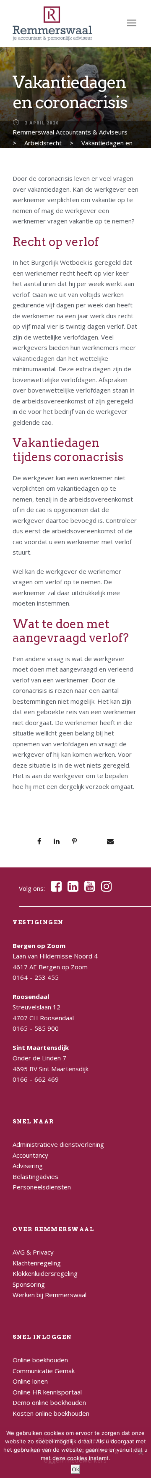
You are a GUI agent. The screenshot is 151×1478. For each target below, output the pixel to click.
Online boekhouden (40, 1360)
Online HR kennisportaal (47, 1392)
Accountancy (30, 1155)
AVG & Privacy (33, 1252)
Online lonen (30, 1381)
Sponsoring (29, 1284)
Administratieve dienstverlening (58, 1144)
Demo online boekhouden (49, 1402)
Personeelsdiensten (42, 1187)
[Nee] (140, 1452)
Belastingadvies (35, 1176)
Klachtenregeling (37, 1263)
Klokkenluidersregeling (45, 1273)
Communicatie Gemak (44, 1370)
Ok (75, 1469)
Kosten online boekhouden (51, 1413)
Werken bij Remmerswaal (49, 1294)
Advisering (28, 1165)
